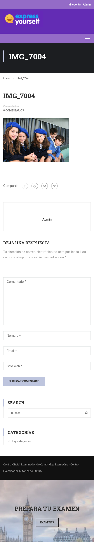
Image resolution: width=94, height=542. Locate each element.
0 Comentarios (13, 110)
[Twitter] (44, 186)
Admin (87, 4)
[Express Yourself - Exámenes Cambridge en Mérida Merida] (23, 20)
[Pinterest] (54, 186)
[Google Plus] (34, 186)
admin (47, 219)
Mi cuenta (75, 4)
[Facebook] (25, 186)
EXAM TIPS (47, 522)
